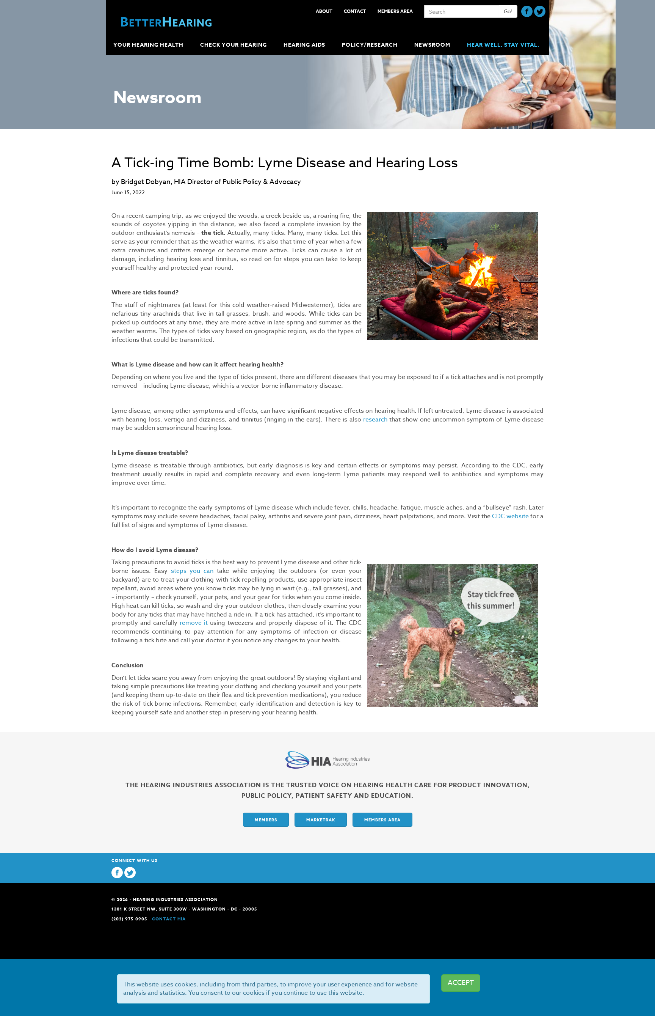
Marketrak (320, 820)
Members (266, 820)
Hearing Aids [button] (304, 45)
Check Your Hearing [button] (233, 45)
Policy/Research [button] (370, 45)
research (375, 419)
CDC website (510, 516)
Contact (355, 11)
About (324, 11)
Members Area (395, 11)
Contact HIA (169, 919)
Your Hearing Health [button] (148, 45)
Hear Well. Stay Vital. (503, 45)
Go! (508, 11)
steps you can (192, 571)
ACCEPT (461, 983)
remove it (194, 623)
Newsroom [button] (432, 45)
